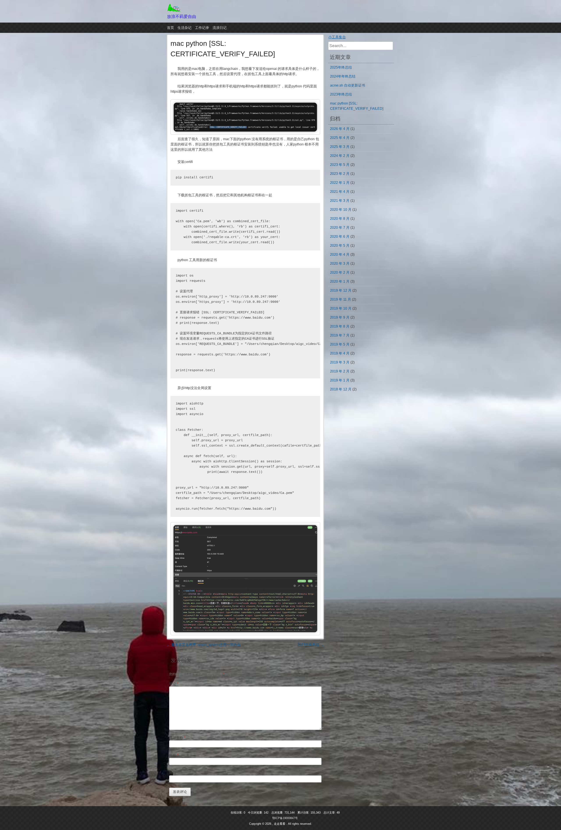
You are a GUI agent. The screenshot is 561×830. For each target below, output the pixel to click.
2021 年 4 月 (340, 191)
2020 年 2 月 (340, 272)
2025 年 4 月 (340, 138)
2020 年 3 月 (340, 263)
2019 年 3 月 (340, 362)
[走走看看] (174, 11)
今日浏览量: (256, 812)
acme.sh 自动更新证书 (347, 85)
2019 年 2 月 (340, 371)
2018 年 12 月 (341, 389)
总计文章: (330, 812)
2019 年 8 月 (340, 326)
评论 (173, 684)
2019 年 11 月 (340, 299)
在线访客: (237, 812)
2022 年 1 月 (340, 182)
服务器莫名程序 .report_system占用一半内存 (204, 645)
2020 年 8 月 (340, 218)
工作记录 (202, 28)
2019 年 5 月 (340, 344)
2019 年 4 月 (340, 353)
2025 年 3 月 (340, 147)
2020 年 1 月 (340, 281)
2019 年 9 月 (340, 317)
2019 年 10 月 (341, 308)
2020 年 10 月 (341, 209)
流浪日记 (220, 28)
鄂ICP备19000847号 (285, 818)
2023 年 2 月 (340, 174)
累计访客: (304, 812)
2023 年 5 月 (340, 165)
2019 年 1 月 (340, 380)
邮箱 (173, 755)
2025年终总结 (341, 67)
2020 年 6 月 (340, 236)
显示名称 (177, 738)
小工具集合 (337, 37)
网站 (172, 773)
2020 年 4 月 (340, 254)
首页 (170, 28)
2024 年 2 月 (340, 156)
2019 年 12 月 (341, 290)
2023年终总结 (310, 645)
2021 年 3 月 (340, 200)
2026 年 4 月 (340, 129)
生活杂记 (185, 28)
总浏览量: (277, 812)
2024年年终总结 (342, 76)
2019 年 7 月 (340, 335)
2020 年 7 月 (340, 227)
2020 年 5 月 (340, 245)
